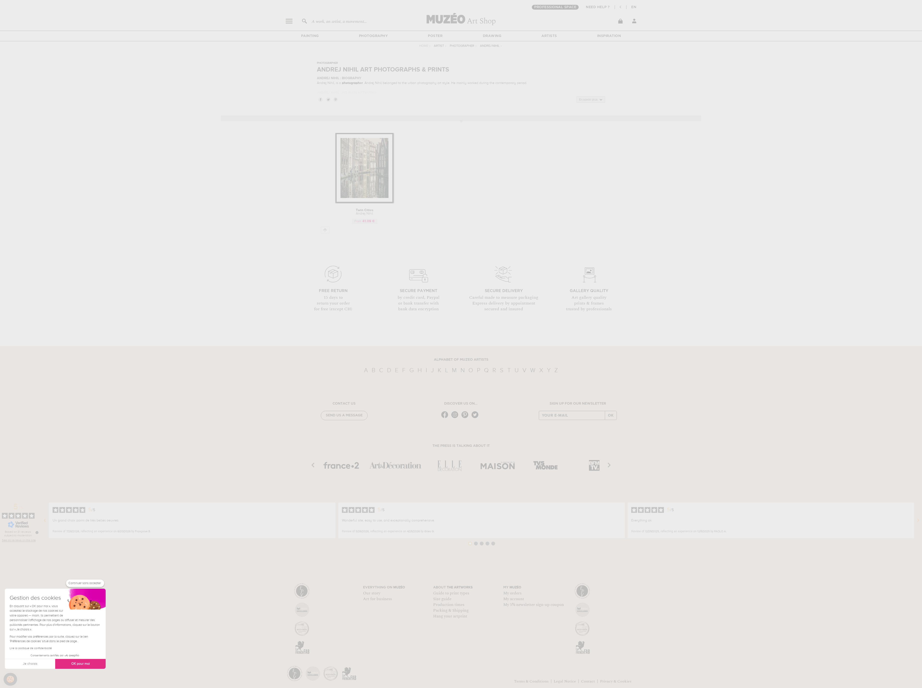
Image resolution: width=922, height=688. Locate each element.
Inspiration (609, 36)
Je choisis (30, 663)
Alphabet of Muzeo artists (461, 359)
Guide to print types (451, 593)
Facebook (320, 99)
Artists (549, 36)
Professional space (555, 7)
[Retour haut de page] (325, 230)
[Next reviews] (918, 520)
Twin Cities (364, 212)
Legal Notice (565, 681)
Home (423, 46)
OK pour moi (80, 663)
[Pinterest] (466, 417)
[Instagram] (456, 417)
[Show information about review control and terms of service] (37, 532)
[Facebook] (446, 417)
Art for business (377, 599)
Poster (435, 36)
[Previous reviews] (45, 520)
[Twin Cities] (364, 202)
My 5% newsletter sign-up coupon (533, 605)
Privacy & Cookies (615, 681)
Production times (448, 605)
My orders (512, 593)
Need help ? (598, 7)
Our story (371, 593)
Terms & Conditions (531, 681)
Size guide (442, 599)
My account (513, 599)
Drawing (492, 36)
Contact (588, 681)
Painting (310, 36)
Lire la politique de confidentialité (31, 648)
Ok (611, 415)
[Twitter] (476, 417)
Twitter (328, 99)
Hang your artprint (450, 616)
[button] (10, 679)
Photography (373, 36)
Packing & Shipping (451, 610)
